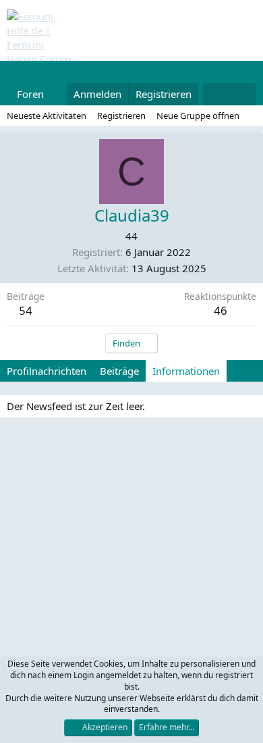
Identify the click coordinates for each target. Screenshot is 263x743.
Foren (30, 94)
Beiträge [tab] (119, 371)
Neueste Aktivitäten (46, 115)
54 (25, 310)
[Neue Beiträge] (216, 94)
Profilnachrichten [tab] (46, 371)
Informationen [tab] (186, 371)
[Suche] (243, 94)
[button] (54, 94)
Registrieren (121, 115)
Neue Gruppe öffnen (197, 115)
